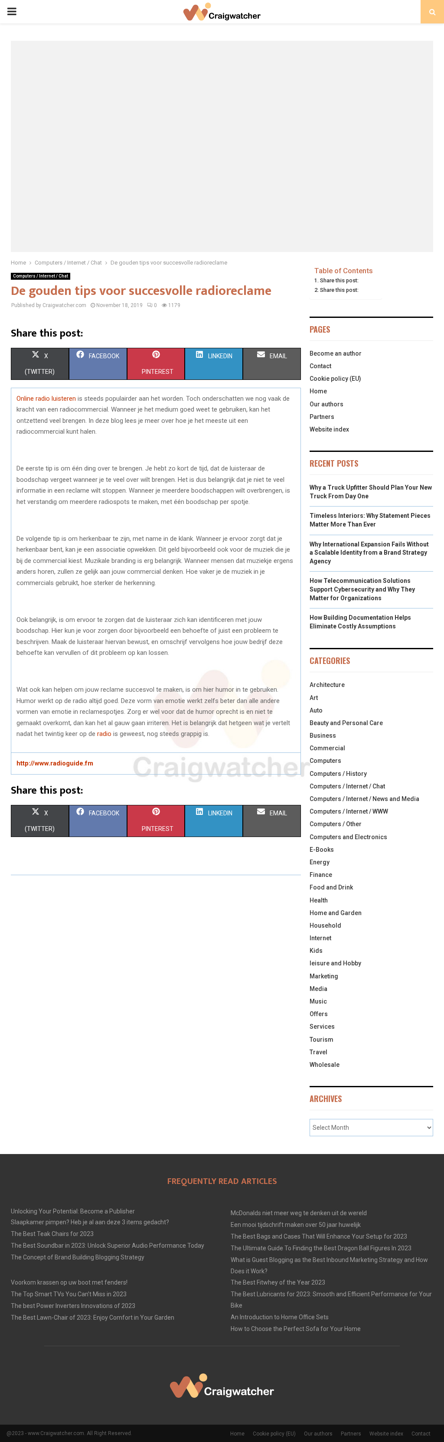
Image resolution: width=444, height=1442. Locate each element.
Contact (320, 366)
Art (314, 697)
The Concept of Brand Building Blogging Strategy (77, 1257)
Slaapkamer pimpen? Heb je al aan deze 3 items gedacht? (90, 1222)
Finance (321, 874)
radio (104, 734)
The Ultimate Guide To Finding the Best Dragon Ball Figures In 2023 (321, 1248)
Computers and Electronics (348, 837)
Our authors (326, 404)
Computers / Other (336, 824)
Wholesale (325, 1064)
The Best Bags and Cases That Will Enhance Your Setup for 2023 (319, 1236)
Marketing (324, 976)
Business (323, 735)
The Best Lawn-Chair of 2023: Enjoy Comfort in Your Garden (92, 1317)
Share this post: (339, 280)
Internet (320, 938)
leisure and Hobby (335, 963)
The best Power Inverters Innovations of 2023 (73, 1305)
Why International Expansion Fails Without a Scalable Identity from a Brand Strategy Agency (369, 553)
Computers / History (338, 773)
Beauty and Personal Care (346, 722)
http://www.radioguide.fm (54, 763)
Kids (316, 950)
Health (319, 900)
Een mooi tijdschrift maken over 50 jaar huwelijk (296, 1224)
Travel (318, 1052)
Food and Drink (331, 887)
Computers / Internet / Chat (40, 276)
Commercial (327, 748)
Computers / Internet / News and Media (364, 798)
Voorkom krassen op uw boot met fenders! (69, 1282)
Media (318, 988)
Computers (325, 760)
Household (325, 925)
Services (322, 1026)
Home (318, 391)
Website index (329, 429)
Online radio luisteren (46, 398)
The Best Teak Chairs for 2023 (52, 1233)
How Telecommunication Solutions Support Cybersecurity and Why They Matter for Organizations (362, 589)
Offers (319, 1013)
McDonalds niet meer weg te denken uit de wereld (299, 1213)
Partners (322, 416)
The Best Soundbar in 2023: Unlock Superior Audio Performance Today (107, 1245)
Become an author (336, 353)
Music (318, 1001)
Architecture (327, 684)
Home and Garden (336, 912)
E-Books (322, 849)
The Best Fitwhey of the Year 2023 (278, 1282)
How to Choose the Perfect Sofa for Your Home (296, 1328)
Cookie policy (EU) (335, 378)
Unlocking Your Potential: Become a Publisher (73, 1211)
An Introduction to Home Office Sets (280, 1317)
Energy (320, 862)
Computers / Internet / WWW (349, 811)
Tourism (321, 1039)
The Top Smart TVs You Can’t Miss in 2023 (69, 1294)
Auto (316, 710)
